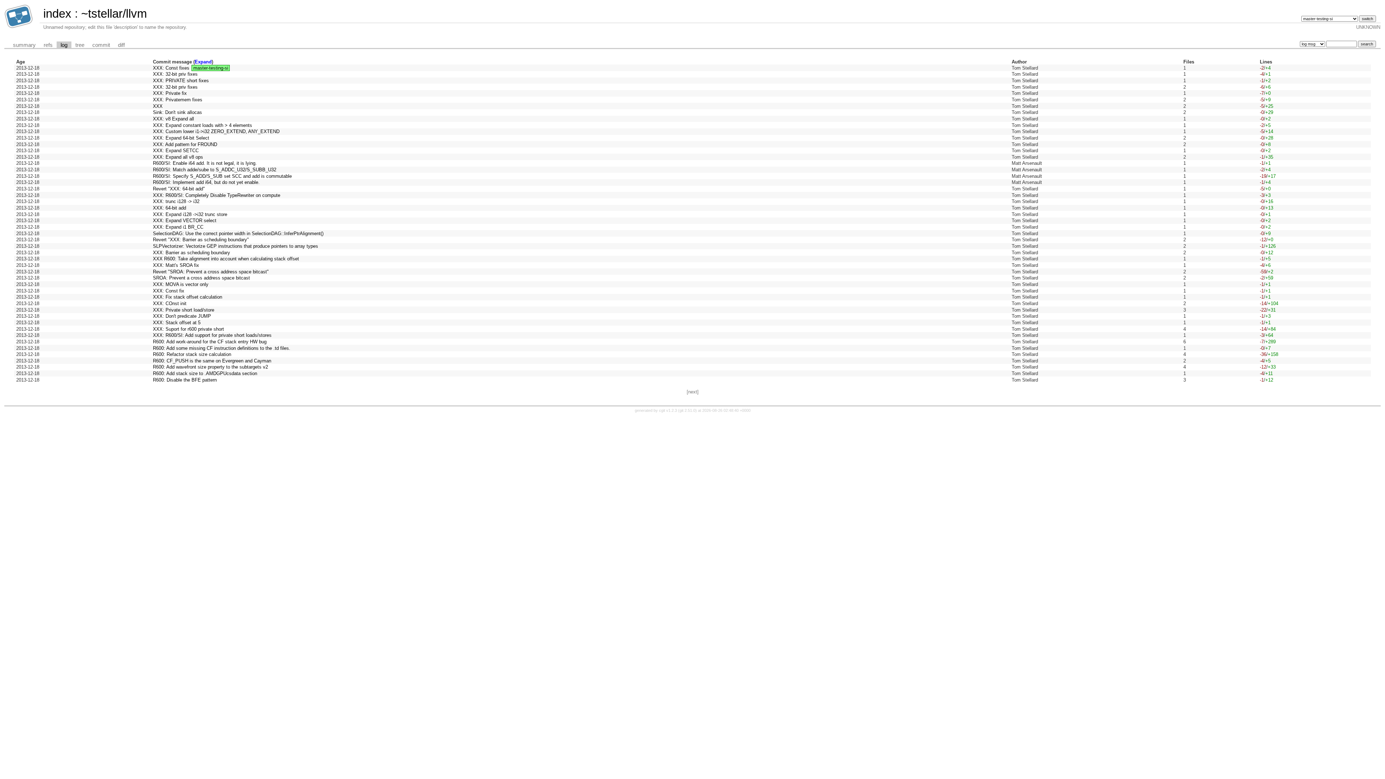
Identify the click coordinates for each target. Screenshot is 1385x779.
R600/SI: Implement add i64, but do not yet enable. (206, 182)
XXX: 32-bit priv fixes (175, 74)
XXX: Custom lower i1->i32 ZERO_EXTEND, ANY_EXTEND (216, 131)
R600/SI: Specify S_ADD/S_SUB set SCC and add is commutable (222, 176)
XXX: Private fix (170, 93)
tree (79, 45)
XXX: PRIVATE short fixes (181, 80)
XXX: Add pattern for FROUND (185, 144)
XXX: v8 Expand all (173, 119)
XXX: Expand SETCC (176, 150)
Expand (203, 62)
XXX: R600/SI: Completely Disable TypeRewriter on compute (216, 195)
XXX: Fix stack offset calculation (187, 297)
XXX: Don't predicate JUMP (182, 316)
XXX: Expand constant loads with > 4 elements (202, 125)
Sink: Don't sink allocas (177, 112)
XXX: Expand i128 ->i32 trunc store (190, 214)
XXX (158, 106)
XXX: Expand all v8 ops (178, 157)
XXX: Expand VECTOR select (184, 220)
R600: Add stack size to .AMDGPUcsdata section (205, 373)
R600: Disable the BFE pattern (185, 380)
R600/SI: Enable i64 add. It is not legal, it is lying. (205, 163)
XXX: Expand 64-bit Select (181, 138)
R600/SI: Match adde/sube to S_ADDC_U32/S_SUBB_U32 (214, 169)
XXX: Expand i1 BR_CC (178, 227)
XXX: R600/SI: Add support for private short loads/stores (212, 335)
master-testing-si (210, 68)
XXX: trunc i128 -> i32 (176, 201)
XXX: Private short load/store (183, 310)
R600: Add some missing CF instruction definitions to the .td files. (221, 348)
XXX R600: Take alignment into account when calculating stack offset (226, 258)
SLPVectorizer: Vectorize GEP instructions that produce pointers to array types (235, 246)
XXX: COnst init (169, 303)
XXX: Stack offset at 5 (177, 322)
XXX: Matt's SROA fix (176, 265)
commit (101, 45)
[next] (693, 392)
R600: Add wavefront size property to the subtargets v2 (210, 367)
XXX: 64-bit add (169, 208)
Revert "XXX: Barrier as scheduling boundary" (201, 239)
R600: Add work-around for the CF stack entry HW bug (210, 341)
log (64, 45)
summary (24, 45)
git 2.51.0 (687, 410)
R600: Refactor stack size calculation (192, 354)
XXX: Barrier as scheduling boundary (191, 252)
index (57, 13)
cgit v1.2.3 (668, 410)
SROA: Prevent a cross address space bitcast (201, 278)
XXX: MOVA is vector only (180, 284)
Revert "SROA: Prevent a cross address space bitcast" (211, 271)
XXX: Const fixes (171, 68)
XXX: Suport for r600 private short (188, 329)
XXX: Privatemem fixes (177, 99)
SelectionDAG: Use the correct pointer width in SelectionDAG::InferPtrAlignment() (238, 233)
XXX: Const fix (168, 291)
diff (121, 45)
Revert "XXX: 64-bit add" (179, 189)
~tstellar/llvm (114, 13)
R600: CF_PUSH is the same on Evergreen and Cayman (212, 361)
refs (48, 45)
